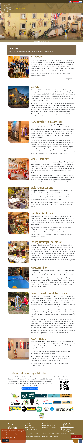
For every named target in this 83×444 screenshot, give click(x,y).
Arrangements (37, 436)
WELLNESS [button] (68, 7)
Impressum (55, 436)
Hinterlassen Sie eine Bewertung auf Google (30, 388)
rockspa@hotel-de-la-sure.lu (49, 425)
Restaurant (43, 436)
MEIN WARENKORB (76, 437)
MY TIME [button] (31, 7)
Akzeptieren (6, 440)
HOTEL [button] (50, 7)
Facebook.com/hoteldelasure (32, 429)
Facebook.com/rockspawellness (50, 427)
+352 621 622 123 (30, 425)
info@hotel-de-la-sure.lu (31, 427)
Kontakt (50, 436)
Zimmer (31, 436)
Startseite (27, 436)
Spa (47, 436)
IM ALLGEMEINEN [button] (41, 7)
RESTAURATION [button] (59, 7)
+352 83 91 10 (29, 423)
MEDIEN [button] (77, 7)
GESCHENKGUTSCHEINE (21, 9)
